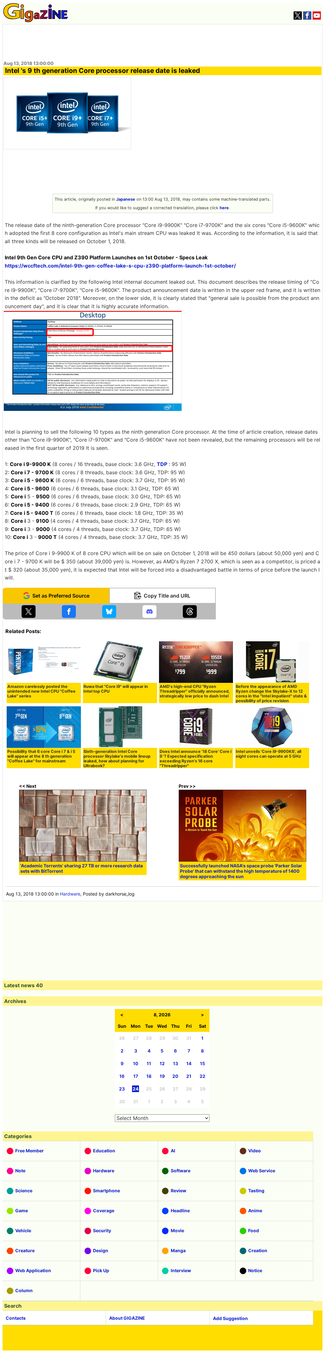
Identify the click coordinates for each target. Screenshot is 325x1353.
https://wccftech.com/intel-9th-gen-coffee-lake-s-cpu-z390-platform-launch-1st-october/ (120, 265)
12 (162, 1063)
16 (121, 1076)
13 (175, 1063)
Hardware (70, 894)
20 (175, 1076)
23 (122, 1088)
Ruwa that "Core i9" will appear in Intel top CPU (115, 689)
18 (148, 1076)
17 (135, 1076)
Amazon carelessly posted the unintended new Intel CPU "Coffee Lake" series (41, 691)
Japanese (125, 199)
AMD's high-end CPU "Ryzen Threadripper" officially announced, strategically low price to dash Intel (195, 691)
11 (149, 1063)
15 (202, 1063)
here (224, 207)
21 (188, 1076)
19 (162, 1076)
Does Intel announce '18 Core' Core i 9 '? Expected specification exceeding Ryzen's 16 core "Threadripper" (195, 758)
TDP (162, 464)
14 (188, 1063)
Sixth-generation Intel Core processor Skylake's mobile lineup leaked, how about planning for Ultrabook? (116, 758)
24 (135, 1088)
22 (202, 1076)
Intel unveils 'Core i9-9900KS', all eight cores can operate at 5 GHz (268, 754)
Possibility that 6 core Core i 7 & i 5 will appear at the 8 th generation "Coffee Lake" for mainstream (41, 756)
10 (135, 1063)
